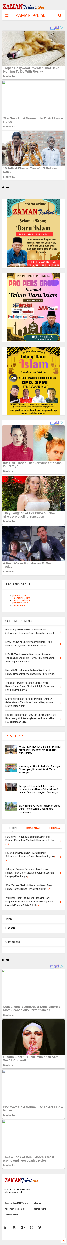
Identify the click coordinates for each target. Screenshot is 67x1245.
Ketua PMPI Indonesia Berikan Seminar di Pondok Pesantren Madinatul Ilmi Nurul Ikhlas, (40, 749)
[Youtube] (14, 1227)
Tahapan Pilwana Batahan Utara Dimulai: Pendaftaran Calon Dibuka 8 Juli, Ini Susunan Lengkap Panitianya (38, 789)
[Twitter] (40, 1227)
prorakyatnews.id (20, 602)
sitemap (37, 1203)
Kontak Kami (40, 1209)
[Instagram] (31, 1227)
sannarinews (18, 605)
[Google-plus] (23, 1227)
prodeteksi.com (19, 595)
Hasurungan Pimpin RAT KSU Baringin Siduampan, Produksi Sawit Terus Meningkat (39, 769)
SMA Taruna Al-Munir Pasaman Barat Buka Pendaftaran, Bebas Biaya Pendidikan (39, 808)
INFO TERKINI (15, 735)
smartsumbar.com (21, 598)
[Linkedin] (5, 1227)
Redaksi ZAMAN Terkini (16, 1203)
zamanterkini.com (21, 600)
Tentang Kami (11, 1215)
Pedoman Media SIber (15, 1209)
